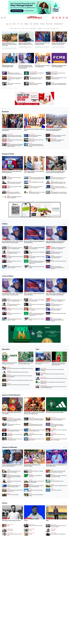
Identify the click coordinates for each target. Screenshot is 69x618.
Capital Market (40, 28)
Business (14, 23)
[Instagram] (53, 17)
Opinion (23, 28)
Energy (31, 23)
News (11, 23)
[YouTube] (60, 17)
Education (48, 28)
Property (26, 28)
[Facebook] (63, 17)
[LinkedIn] (67, 17)
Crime (18, 23)
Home (7, 23)
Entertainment (42, 23)
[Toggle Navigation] (2, 18)
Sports (19, 28)
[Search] (5, 18)
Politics (21, 23)
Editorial (12, 28)
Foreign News (26, 23)
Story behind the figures (32, 28)
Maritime (15, 28)
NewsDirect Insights (49, 23)
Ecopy (57, 28)
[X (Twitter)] (56, 17)
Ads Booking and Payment (58, 23)
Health (44, 28)
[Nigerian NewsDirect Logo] (34, 18)
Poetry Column (53, 28)
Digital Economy (36, 23)
